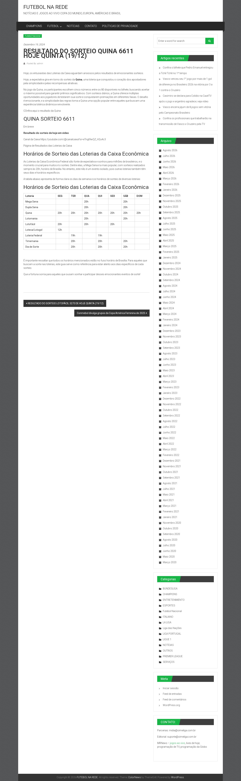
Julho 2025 (169, 223)
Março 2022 (169, 449)
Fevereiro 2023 (171, 387)
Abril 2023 (168, 376)
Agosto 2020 (170, 539)
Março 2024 (169, 314)
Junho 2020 (169, 551)
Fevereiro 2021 (171, 511)
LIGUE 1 (167, 639)
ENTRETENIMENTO (174, 599)
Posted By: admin (34, 63)
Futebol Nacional (32, 36)
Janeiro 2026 (170, 189)
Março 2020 (169, 562)
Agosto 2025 (170, 218)
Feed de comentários (174, 699)
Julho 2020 (169, 545)
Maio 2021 (169, 494)
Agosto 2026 (170, 150)
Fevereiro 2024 (171, 319)
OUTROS (168, 650)
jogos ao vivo (177, 743)
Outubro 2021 (170, 472)
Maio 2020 (169, 556)
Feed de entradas (172, 693)
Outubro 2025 (170, 206)
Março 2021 (169, 505)
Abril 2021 (168, 500)
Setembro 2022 (171, 415)
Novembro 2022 (172, 404)
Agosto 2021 (170, 483)
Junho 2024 (169, 297)
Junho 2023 (169, 364)
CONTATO (91, 26)
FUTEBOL (53, 26)
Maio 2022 (169, 438)
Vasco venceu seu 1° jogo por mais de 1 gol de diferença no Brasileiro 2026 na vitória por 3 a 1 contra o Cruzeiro (185, 84)
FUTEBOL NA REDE (45, 7)
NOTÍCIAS (73, 26)
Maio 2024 (169, 302)
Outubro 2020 (170, 528)
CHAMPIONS (34, 26)
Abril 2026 (168, 172)
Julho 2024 (169, 291)
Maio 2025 (169, 235)
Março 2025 (169, 246)
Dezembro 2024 (171, 263)
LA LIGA (167, 622)
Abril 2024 (168, 308)
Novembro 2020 (172, 522)
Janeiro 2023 (170, 393)
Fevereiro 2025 (171, 251)
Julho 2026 (169, 156)
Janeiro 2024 (170, 325)
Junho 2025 (169, 229)
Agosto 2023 (170, 353)
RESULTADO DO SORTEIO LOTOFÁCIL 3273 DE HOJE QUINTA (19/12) (66, 303)
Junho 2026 (169, 161)
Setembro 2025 (171, 212)
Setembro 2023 (171, 347)
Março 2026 (169, 178)
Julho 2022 (169, 426)
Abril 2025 (168, 240)
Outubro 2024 (170, 274)
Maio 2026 (169, 167)
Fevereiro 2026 (171, 184)
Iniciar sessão (171, 688)
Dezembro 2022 (171, 398)
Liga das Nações (172, 628)
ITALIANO (168, 616)
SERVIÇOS (168, 662)
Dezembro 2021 (171, 460)
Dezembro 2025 (171, 195)
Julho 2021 (169, 489)
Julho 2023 (169, 359)
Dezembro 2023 (171, 330)
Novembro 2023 (172, 336)
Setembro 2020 (171, 534)
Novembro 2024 (172, 268)
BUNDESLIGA (170, 588)
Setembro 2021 (171, 477)
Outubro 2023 (170, 342)
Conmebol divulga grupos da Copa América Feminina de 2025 (111, 313)
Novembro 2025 (172, 201)
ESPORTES (169, 605)
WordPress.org (171, 705)
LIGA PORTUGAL (172, 633)
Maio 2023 (169, 370)
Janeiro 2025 (170, 257)
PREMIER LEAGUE (173, 656)
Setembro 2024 (171, 280)
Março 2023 (169, 381)
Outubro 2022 (170, 409)
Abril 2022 (168, 443)
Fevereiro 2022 (171, 455)
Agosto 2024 (170, 285)
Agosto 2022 (170, 421)
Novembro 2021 (172, 466)
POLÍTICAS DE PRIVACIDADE (120, 26)
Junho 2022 (169, 432)
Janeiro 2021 (170, 517)
